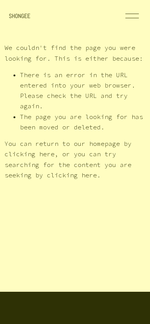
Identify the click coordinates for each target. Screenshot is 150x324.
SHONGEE (19, 16)
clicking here (30, 154)
